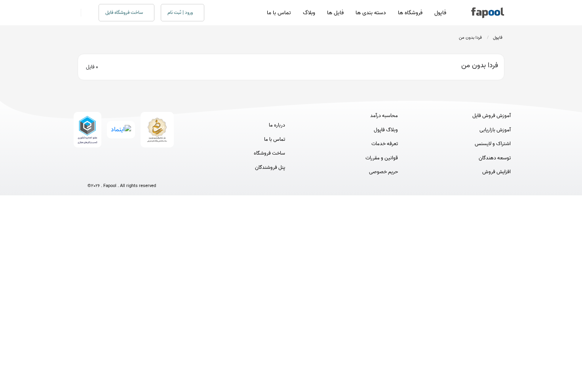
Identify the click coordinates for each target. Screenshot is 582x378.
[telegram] (107, 172)
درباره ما (277, 125)
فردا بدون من (470, 37)
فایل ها (335, 13)
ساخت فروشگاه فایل (124, 12)
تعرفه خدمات (384, 144)
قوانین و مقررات (381, 158)
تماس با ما (279, 13)
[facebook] (92, 172)
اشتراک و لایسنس (493, 144)
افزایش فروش (496, 172)
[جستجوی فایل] (85, 13)
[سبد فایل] (74, 13)
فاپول (440, 13)
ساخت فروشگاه (269, 153)
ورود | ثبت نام (180, 12)
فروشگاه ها (410, 13)
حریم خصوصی (383, 172)
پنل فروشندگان (270, 168)
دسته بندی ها (371, 13)
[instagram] (122, 172)
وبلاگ (309, 13)
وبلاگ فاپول (386, 130)
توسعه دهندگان (495, 158)
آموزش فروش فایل (491, 116)
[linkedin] (151, 172)
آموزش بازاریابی (495, 130)
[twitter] (136, 172)
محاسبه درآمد (384, 116)
